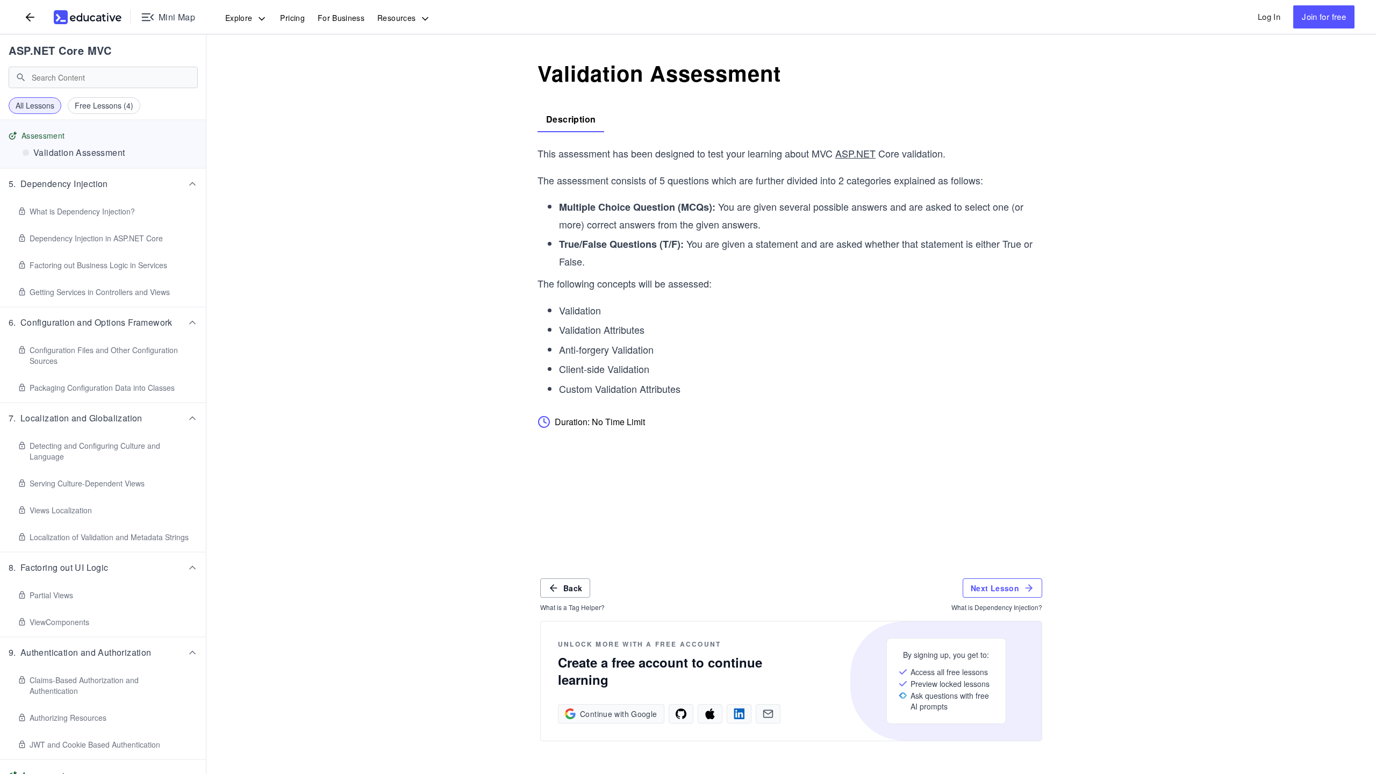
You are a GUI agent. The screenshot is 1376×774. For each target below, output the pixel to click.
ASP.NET (855, 153)
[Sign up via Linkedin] (739, 713)
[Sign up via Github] (681, 713)
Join (1324, 16)
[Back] (30, 17)
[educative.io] (87, 17)
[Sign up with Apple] (710, 713)
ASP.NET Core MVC (60, 50)
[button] (103, 184)
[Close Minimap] (206, 75)
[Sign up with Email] (768, 713)
